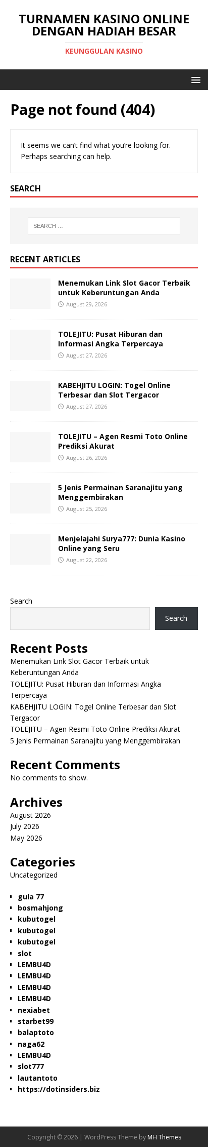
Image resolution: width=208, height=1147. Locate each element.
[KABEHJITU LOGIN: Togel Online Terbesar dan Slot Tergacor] (30, 405)
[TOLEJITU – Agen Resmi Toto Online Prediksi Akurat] (30, 456)
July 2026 (24, 826)
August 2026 (30, 815)
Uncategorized (34, 875)
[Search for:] (104, 225)
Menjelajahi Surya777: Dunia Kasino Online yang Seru (121, 543)
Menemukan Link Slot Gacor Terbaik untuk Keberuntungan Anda (124, 287)
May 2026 (26, 838)
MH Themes (164, 1137)
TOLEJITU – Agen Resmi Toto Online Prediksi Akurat (123, 440)
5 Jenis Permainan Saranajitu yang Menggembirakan (120, 492)
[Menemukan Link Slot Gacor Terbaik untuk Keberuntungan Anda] (30, 303)
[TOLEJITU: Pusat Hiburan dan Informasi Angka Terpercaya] (30, 354)
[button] (194, 79)
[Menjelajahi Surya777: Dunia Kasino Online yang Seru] (30, 559)
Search (21, 601)
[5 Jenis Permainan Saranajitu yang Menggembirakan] (30, 507)
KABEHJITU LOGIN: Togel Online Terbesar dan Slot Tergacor (114, 389)
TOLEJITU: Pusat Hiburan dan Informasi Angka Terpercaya (110, 338)
